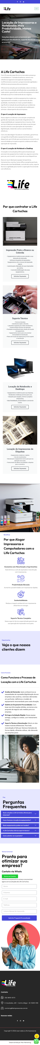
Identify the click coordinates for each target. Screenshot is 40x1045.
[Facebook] (17, 1)
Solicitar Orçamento (20, 342)
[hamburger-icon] (36, 8)
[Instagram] (20, 1)
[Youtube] (23, 1)
